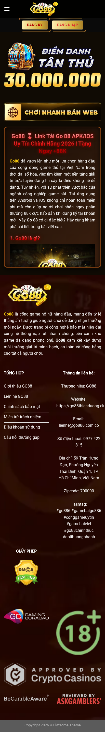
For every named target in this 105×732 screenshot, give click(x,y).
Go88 (9, 314)
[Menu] (7, 9)
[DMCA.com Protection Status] (26, 572)
